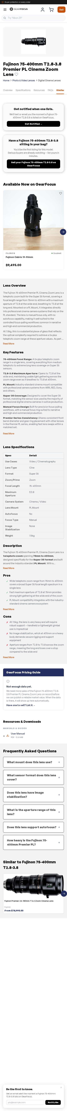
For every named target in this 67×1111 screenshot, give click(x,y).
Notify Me (53, 1102)
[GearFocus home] (19, 9)
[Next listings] (63, 232)
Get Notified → (33, 124)
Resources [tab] (39, 90)
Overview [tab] (8, 90)
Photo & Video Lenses (23, 80)
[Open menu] (5, 9)
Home (6, 80)
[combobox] (33, 18)
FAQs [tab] (50, 90)
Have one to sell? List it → (20, 705)
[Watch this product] (16, 74)
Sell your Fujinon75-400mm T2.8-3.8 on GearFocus (33, 164)
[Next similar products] (64, 893)
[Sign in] (42, 9)
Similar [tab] (60, 90)
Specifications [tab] (23, 90)
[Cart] (51, 9)
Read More (8, 343)
